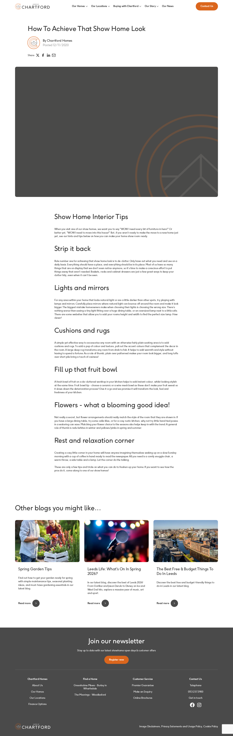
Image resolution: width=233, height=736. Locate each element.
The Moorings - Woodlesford (90, 694)
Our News (167, 6)
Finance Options (37, 704)
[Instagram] (199, 705)
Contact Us (207, 6)
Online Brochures (142, 697)
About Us (37, 685)
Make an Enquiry (142, 691)
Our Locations (99, 6)
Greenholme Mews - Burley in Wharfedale (90, 687)
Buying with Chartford (125, 6)
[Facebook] (192, 705)
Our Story (150, 6)
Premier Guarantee (143, 685)
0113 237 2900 (195, 691)
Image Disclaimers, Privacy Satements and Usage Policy (170, 726)
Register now (116, 659)
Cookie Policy (210, 726)
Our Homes (78, 6)
